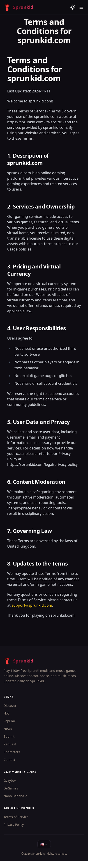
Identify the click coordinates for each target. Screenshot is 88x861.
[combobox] (44, 844)
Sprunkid (36, 854)
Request (10, 744)
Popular (9, 721)
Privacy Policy (14, 824)
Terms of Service (16, 817)
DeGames (11, 788)
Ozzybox (10, 780)
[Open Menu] (81, 7)
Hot (6, 713)
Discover (10, 705)
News (8, 729)
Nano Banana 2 (15, 796)
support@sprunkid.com (32, 605)
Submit (9, 736)
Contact (9, 759)
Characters (12, 752)
